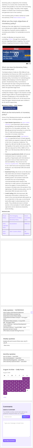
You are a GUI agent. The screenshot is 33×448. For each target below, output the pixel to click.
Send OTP (26, 417)
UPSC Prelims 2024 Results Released (13, 312)
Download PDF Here (10, 108)
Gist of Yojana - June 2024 (10, 356)
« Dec (4, 397)
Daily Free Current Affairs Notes (12, 316)
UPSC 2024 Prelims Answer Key (11, 314)
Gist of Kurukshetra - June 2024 (12, 358)
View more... (7, 345)
